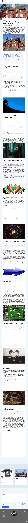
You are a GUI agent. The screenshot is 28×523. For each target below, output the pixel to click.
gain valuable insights (8, 93)
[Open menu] (25, 1)
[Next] (26, 477)
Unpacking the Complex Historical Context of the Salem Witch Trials (11, 54)
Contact (25, 516)
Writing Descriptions (3, 516)
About (25, 515)
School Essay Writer (6, 25)
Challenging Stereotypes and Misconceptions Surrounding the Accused (11, 55)
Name (3, 504)
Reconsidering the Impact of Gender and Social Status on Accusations (11, 57)
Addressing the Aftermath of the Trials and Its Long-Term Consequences (11, 59)
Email (11, 504)
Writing (3, 514)
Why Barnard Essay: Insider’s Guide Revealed (7, 459)
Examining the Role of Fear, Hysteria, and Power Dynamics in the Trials (11, 56)
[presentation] (7, 473)
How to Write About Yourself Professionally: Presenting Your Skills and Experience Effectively (20, 460)
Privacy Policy (17, 520)
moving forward (5, 372)
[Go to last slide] (2, 477)
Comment (3, 494)
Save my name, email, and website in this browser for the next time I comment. (22, 504)
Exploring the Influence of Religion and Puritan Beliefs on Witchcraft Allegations (12, 58)
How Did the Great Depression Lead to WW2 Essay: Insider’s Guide (6, 479)
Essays (4, 20)
